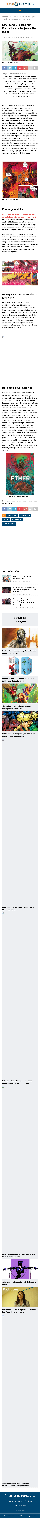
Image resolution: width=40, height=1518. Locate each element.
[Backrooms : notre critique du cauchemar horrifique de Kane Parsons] (20, 1297)
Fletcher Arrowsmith (26, 37)
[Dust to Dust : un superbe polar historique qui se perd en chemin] (20, 638)
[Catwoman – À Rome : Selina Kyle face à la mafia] (20, 1269)
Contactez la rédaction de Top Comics (20, 1501)
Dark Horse (12, 515)
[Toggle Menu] (20, 10)
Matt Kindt (16, 519)
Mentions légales (20, 1505)
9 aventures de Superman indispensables (22, 577)
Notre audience (20, 1510)
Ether (6, 519)
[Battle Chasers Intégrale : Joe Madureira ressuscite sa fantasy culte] (20, 721)
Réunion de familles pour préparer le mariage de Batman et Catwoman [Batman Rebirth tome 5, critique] (25, 602)
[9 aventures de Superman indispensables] (6, 578)
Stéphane (27, 581)
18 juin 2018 (17, 581)
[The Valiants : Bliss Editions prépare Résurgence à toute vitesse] (20, 693)
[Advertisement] (20, 549)
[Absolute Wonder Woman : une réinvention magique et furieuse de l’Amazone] (6, 590)
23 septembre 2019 (10, 37)
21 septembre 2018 (20, 607)
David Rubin (25, 515)
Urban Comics (9, 524)
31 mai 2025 (17, 594)
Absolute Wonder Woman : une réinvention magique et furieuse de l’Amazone (24, 589)
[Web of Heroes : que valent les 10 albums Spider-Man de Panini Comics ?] (20, 666)
